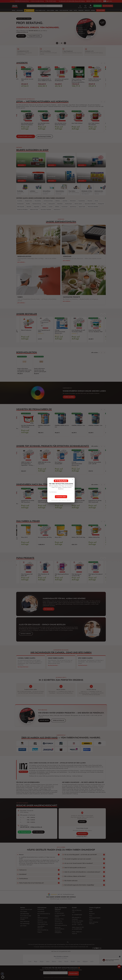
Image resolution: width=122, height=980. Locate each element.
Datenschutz (69, 500)
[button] (3, 977)
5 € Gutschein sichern (61, 496)
